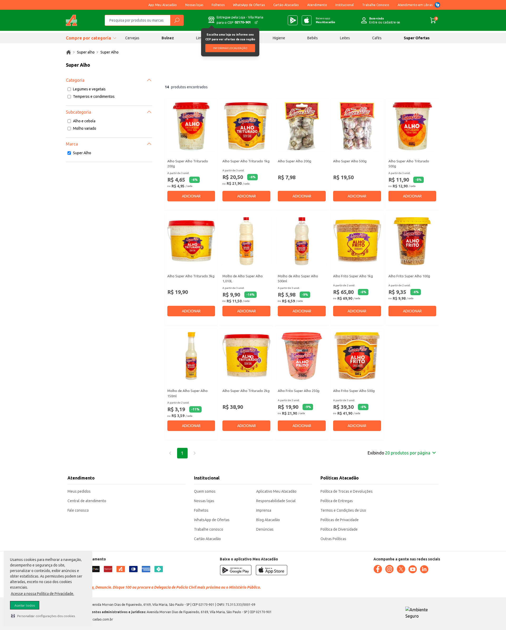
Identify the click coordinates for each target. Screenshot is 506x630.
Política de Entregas (336, 501)
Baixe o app (325, 20)
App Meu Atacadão (162, 5)
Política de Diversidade (339, 529)
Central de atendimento (86, 501)
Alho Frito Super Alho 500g (354, 390)
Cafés (377, 38)
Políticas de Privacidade (339, 520)
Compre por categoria (88, 38)
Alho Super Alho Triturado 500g (408, 163)
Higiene (279, 38)
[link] (68, 52)
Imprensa (263, 510)
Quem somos (205, 491)
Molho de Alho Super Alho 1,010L (242, 278)
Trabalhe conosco (208, 529)
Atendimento (317, 5)
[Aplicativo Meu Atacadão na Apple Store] (307, 20)
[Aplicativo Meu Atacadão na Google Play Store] (293, 20)
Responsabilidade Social (276, 501)
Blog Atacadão (268, 520)
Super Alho (82, 153)
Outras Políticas (333, 539)
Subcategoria (78, 112)
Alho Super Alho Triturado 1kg (246, 161)
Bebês (312, 38)
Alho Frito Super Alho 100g (409, 276)
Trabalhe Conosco (375, 5)
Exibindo (399, 452)
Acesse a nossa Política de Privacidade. (42, 594)
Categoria (75, 80)
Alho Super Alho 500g (350, 161)
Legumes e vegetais (89, 89)
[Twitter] (401, 569)
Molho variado (84, 128)
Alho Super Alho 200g (294, 161)
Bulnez (168, 38)
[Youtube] (412, 569)
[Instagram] (389, 569)
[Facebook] (377, 569)
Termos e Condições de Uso (343, 510)
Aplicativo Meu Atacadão (276, 491)
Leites (345, 38)
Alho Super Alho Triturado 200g (187, 163)
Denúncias (265, 529)
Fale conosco (78, 510)
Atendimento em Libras (415, 5)
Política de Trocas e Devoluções (346, 491)
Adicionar (191, 196)
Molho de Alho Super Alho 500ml (298, 278)
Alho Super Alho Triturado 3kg (191, 276)
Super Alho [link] (109, 52)
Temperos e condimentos (94, 96)
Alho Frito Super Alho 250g (298, 390)
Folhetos (218, 5)
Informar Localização (230, 48)
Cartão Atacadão (286, 5)
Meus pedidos (79, 491)
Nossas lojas (194, 5)
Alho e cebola (84, 121)
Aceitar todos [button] (24, 605)
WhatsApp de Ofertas (249, 5)
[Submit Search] (176, 20)
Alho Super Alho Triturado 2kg (246, 390)
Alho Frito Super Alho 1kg (353, 276)
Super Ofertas (417, 38)
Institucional (344, 5)
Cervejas (132, 38)
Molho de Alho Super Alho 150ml (187, 393)
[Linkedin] (424, 569)
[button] (43, 616)
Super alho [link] (86, 52)
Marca (72, 144)
